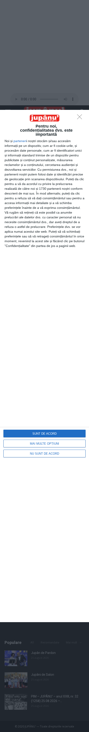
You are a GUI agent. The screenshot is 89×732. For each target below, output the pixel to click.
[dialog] (44, 366)
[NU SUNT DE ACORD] (80, 118)
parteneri (19, 141)
